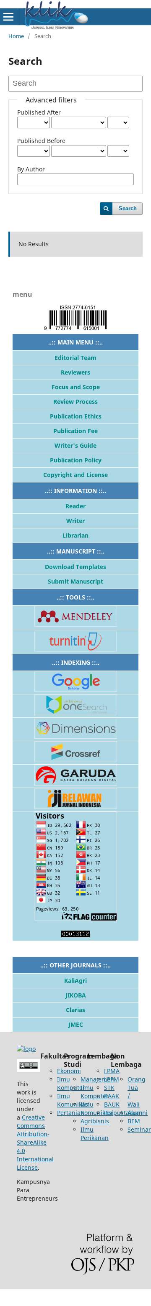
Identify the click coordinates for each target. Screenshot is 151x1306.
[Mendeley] (75, 624)
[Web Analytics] (75, 935)
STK (109, 1088)
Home (16, 36)
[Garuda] (75, 783)
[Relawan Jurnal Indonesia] (75, 807)
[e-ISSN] (75, 329)
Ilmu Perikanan (95, 1133)
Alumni (138, 1113)
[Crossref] (75, 760)
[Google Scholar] (75, 690)
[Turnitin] (75, 649)
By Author (31, 169)
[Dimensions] (75, 736)
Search (128, 208)
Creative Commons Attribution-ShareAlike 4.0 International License (35, 1142)
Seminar (139, 1129)
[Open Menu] (8, 16)
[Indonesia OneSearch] (75, 713)
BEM (134, 1121)
